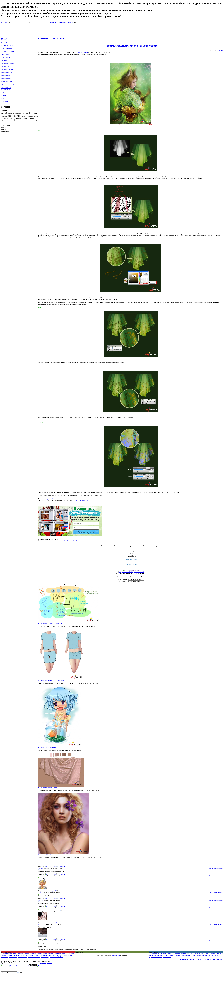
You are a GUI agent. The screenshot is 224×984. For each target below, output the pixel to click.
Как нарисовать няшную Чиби (47, 747)
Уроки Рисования (44, 38)
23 (56, 922)
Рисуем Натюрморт (7, 72)
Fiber (39, 908)
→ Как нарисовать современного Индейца (202, 953)
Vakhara (40, 924)
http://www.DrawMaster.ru (80, 500)
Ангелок (40, 868)
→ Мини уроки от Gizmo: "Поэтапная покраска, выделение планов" (21, 953)
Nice (39, 876)
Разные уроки (5, 57)
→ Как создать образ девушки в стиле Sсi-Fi (202, 955)
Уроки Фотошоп (77, 540)
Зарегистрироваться (82, 52)
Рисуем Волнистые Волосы (46, 854)
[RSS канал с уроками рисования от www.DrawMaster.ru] (4, 966)
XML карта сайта (209, 959)
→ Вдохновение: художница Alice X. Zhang (50, 957)
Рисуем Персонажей (7, 63)
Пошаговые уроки (6, 81)
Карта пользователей (195, 959)
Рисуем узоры (122, 540)
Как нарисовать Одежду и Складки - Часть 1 (51, 680)
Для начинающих (6, 48)
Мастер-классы (5, 54)
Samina (221, 50)
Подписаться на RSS (137, 572)
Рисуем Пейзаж (6, 78)
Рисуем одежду (102, 540)
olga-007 (40, 900)
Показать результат (132, 564)
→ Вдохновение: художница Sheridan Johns (31, 955)
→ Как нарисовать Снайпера (180, 953)
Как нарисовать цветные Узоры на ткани (131, 45)
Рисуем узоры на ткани (112, 540)
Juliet (39, 892)
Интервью (4, 101)
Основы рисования (7, 45)
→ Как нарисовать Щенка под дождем (177, 955)
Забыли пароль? (67, 22)
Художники (4, 92)
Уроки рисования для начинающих (54, 540)
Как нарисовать (94, 540)
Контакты (219, 959)
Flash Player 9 (116, 955)
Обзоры (3, 98)
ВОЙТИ (19, 123)
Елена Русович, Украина (50, 499)
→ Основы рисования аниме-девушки (160, 953)
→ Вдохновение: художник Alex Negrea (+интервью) (21, 957)
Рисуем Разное (58, 38)
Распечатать (135, 570)
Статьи (3, 95)
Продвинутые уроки (7, 51)
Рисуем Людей (5, 60)
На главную (4, 22)
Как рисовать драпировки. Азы (47, 787)
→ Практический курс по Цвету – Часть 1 (54, 953)
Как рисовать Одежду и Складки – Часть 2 (50, 623)
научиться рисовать (46, 963)
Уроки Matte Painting (7, 84)
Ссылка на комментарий (216, 868)
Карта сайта (184, 959)
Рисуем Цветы (5, 75)
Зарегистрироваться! (56, 22)
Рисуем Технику (6, 66)
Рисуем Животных (7, 69)
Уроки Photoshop (86, 540)
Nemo (39, 940)
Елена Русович (129, 540)
